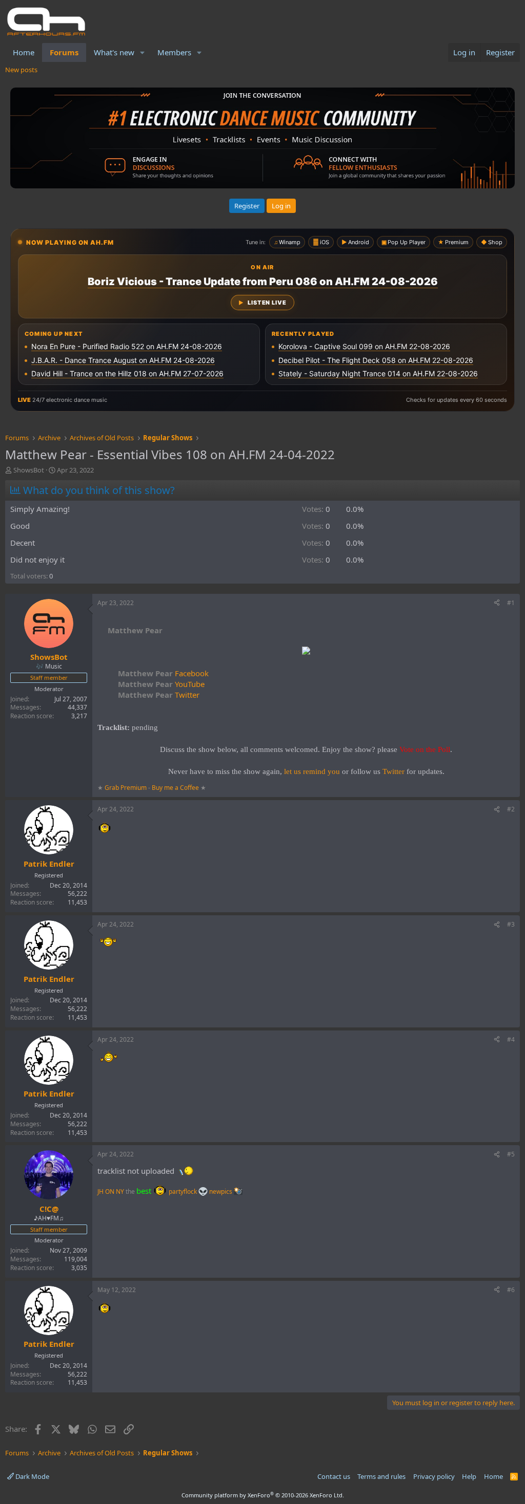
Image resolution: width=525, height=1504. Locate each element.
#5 (511, 1154)
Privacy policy (434, 1476)
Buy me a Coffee (175, 787)
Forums (64, 52)
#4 (511, 1039)
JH (100, 1191)
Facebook (163, 673)
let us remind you (312, 771)
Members (174, 52)
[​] (306, 652)
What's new (114, 52)
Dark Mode (31, 1476)
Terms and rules (381, 1476)
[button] (142, 52)
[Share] (496, 603)
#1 (511, 602)
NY (120, 1191)
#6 (511, 1289)
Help (469, 1476)
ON (109, 1191)
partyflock (183, 1191)
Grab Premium (126, 787)
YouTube (161, 684)
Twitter (158, 695)
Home (23, 52)
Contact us (333, 1476)
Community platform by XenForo (262, 1495)
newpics (221, 1191)
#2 (511, 809)
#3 (511, 924)
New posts (21, 69)
